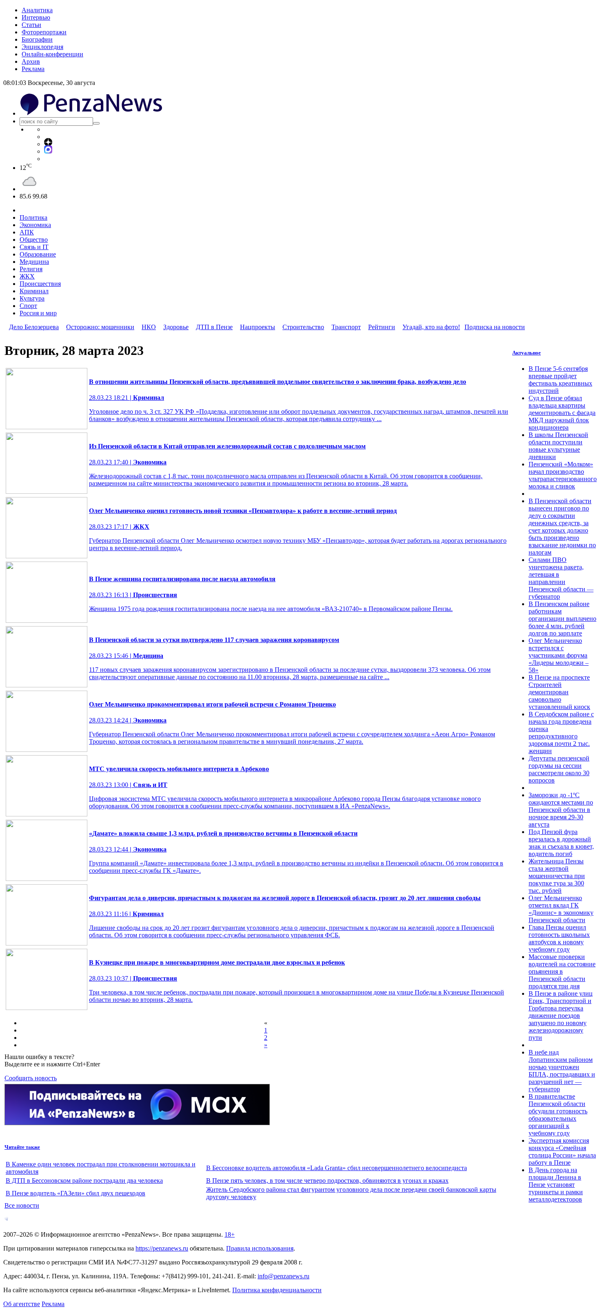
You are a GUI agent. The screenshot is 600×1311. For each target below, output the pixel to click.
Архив (31, 61)
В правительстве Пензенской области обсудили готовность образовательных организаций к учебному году (558, 1115)
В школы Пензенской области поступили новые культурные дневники (558, 445)
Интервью (36, 17)
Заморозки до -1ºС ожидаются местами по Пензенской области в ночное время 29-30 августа (561, 810)
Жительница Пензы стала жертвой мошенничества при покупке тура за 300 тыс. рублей (557, 876)
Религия (31, 268)
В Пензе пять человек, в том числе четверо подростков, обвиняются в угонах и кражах (327, 1180)
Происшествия (40, 283)
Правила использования (259, 1248)
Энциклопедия (42, 46)
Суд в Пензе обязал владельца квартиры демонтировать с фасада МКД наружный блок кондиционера (562, 413)
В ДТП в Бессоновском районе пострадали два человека (84, 1180)
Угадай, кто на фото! (431, 326)
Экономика (35, 224)
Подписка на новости (494, 326)
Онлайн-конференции (52, 54)
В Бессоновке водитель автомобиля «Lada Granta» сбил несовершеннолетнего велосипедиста (336, 1167)
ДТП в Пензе (214, 326)
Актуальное (526, 353)
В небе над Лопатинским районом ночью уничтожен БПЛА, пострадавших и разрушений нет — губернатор (562, 1070)
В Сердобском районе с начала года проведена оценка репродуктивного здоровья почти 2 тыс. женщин (561, 732)
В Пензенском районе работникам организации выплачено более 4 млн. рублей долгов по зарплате (562, 618)
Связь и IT (34, 246)
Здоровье (176, 326)
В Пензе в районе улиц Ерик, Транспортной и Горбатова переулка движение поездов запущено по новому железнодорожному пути (561, 1015)
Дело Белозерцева (34, 326)
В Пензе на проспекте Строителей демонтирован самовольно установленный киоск (559, 692)
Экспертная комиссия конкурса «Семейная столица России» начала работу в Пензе (562, 1151)
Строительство (303, 326)
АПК (27, 232)
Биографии (37, 39)
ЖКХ (27, 276)
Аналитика (37, 10)
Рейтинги (381, 326)
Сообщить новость (30, 1078)
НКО (149, 326)
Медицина (34, 261)
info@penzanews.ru (283, 1276)
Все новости (21, 1205)
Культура (32, 298)
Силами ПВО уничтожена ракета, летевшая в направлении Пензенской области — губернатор (561, 578)
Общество (34, 239)
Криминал (34, 291)
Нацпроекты (257, 326)
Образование (38, 254)
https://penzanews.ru (162, 1248)
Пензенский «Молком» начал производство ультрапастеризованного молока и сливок (563, 475)
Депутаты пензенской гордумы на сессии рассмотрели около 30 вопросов (559, 769)
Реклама (33, 68)
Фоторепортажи (44, 32)
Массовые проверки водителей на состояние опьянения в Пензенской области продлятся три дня (562, 971)
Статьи (31, 24)
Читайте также (22, 1147)
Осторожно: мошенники (100, 326)
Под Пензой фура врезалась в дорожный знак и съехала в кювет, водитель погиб (561, 842)
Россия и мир (38, 313)
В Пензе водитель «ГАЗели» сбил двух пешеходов (75, 1193)
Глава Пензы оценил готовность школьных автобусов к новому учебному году (559, 938)
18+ (229, 1234)
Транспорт (346, 326)
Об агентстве (21, 1303)
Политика (33, 217)
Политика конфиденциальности (277, 1289)
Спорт (28, 305)
